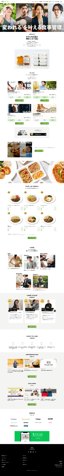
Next (55, 311)
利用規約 (61, 463)
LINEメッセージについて (5, 462)
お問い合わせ (24, 464)
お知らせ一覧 (24, 460)
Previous (9, 311)
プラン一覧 (24, 455)
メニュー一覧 (3, 457)
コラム (24, 462)
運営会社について (4, 455)
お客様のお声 (24, 457)
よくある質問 (3, 464)
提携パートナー (4, 460)
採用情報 (3, 466)
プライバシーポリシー (59, 466)
